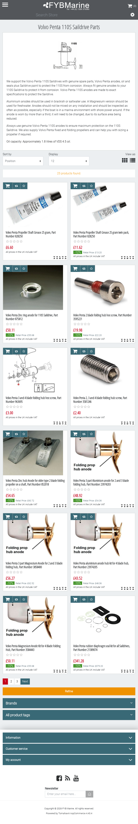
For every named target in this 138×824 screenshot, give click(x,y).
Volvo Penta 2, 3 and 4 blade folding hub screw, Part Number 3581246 (100, 400)
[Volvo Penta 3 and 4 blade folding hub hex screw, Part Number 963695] (33, 370)
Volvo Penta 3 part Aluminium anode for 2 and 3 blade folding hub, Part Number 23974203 (101, 482)
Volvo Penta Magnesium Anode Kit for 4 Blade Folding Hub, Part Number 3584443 (33, 648)
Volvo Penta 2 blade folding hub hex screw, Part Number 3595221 (102, 317)
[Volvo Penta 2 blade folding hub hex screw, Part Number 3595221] (101, 288)
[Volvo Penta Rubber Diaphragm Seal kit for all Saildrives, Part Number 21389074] (101, 618)
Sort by (7, 154)
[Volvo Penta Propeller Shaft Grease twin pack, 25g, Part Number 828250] (101, 205)
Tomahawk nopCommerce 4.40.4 (75, 813)
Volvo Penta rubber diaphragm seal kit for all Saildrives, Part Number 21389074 (101, 648)
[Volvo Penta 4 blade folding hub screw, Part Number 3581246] (101, 370)
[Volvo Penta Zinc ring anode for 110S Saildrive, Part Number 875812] (33, 288)
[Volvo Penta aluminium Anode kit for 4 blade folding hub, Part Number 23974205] (101, 536)
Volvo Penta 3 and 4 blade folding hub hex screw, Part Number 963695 (33, 400)
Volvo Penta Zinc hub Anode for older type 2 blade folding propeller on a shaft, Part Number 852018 (35, 482)
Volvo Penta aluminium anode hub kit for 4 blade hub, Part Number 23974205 (101, 565)
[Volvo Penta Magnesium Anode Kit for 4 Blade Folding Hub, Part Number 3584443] (33, 618)
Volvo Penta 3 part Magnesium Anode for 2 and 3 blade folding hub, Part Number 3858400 (34, 565)
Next (25, 681)
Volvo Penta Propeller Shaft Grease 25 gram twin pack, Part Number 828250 (101, 234)
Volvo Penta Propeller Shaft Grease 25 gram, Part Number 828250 (31, 234)
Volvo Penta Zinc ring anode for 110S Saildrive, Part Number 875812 (32, 317)
